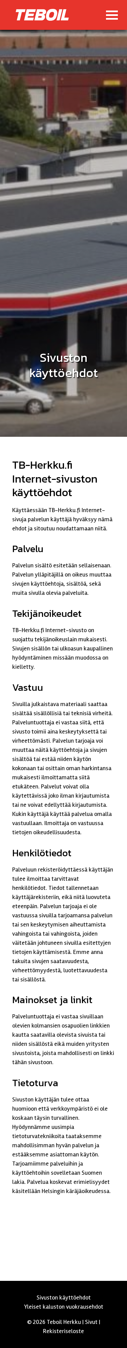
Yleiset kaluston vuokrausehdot (63, 1306)
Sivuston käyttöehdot (64, 1297)
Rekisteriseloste (63, 1331)
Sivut (91, 1322)
